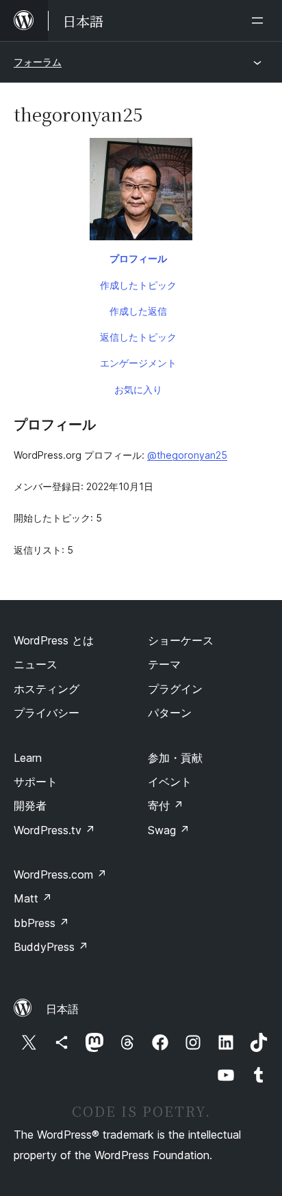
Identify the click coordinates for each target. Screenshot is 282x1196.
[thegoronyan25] (141, 192)
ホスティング (46, 689)
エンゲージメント (138, 363)
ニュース (35, 664)
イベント (170, 781)
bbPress (41, 923)
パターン (170, 713)
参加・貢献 (175, 758)
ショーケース (181, 640)
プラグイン (175, 689)
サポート (35, 781)
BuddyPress (51, 947)
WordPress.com (60, 874)
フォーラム (38, 62)
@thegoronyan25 (187, 455)
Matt (33, 898)
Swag (169, 830)
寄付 (165, 805)
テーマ (164, 664)
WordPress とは (54, 640)
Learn (28, 758)
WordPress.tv (54, 830)
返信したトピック (138, 337)
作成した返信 (138, 311)
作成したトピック (138, 285)
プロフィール (138, 258)
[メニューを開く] (260, 20)
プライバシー (46, 713)
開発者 (30, 805)
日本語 (62, 1009)
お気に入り (138, 389)
